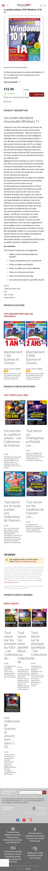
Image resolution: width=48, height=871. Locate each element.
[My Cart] (44, 7)
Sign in (17, 561)
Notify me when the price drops (16, 97)
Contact (36, 866)
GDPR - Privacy (20, 866)
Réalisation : (19, 868)
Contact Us (12, 866)
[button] (36, 59)
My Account (41, 5)
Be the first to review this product (15, 67)
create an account (29, 561)
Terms (30, 866)
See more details (11, 82)
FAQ (26, 866)
